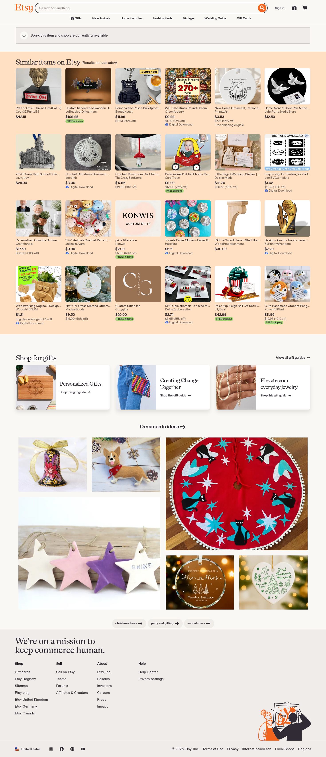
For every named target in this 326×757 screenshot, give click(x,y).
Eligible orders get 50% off (34, 319)
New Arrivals (101, 18)
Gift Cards (244, 18)
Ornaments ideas (159, 426)
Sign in (279, 8)
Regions (304, 749)
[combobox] (146, 8)
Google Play (63, 728)
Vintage (188, 18)
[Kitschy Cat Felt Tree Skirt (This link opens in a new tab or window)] (237, 493)
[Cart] (305, 8)
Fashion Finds (162, 18)
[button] (28, 748)
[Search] (262, 8)
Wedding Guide (215, 18)
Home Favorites (132, 18)
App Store (30, 728)
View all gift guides (291, 357)
